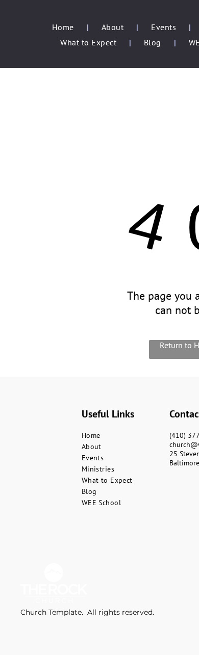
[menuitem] (64, 27)
